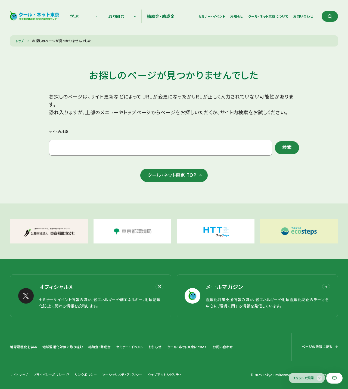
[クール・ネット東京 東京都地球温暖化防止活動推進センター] (34, 16)
